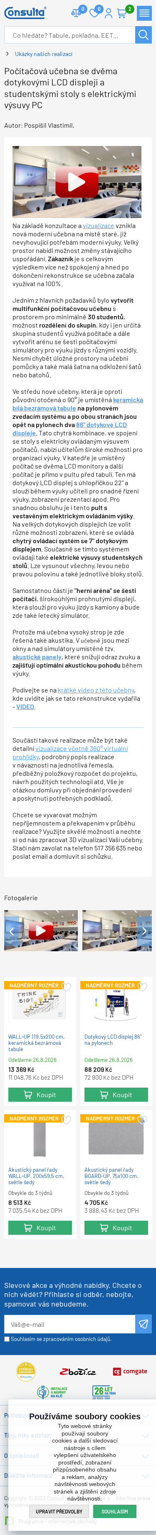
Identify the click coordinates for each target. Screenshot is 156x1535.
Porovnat (76, 13)
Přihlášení (109, 13)
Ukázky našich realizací (43, 53)
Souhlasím (115, 1511)
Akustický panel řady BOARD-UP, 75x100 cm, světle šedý (111, 1176)
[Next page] (144, 931)
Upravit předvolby (59, 1511)
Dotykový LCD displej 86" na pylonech (112, 1040)
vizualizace (98, 225)
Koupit (46, 1094)
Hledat (143, 35)
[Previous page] (11, 931)
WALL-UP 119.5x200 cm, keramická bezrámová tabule (36, 1043)
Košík (122, 13)
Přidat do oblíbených (65, 987)
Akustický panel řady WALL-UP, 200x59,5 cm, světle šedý (36, 1176)
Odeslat (143, 1323)
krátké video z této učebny (96, 690)
